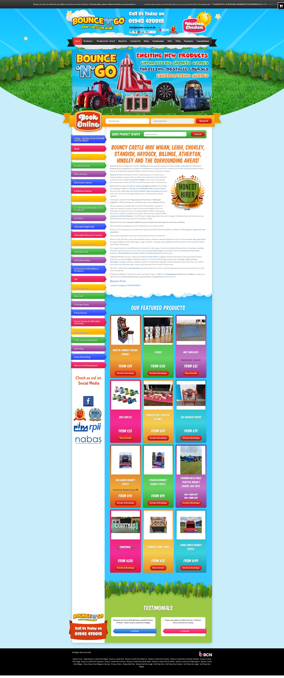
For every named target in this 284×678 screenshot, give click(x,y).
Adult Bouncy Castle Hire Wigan (96, 659)
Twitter (191, 274)
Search (203, 121)
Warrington (114, 262)
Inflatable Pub (81, 252)
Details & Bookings (125, 373)
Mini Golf (79, 296)
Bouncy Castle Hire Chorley (158, 659)
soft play (132, 188)
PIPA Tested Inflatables (86, 340)
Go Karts (78, 218)
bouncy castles (174, 166)
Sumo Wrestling (82, 357)
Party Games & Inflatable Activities (87, 322)
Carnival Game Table (158, 547)
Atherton (170, 242)
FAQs (178, 41)
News (146, 41)
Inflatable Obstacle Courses (88, 235)
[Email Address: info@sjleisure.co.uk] (142, 27)
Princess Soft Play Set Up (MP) (158, 417)
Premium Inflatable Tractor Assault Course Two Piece (191, 482)
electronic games (153, 191)
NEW (76, 149)
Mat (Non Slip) (190, 352)
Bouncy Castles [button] (82, 157)
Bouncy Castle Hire (116, 659)
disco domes (187, 239)
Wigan (129, 259)
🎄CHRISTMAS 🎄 (125, 547)
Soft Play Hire (159, 664)
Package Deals (81, 304)
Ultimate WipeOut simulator (128, 253)
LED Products (81, 287)
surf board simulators (138, 191)
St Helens (193, 259)
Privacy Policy (116, 664)
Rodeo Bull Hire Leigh (144, 664)
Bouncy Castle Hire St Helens (163, 661)
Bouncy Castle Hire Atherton (136, 659)
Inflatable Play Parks (84, 243)
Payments (188, 41)
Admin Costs (77, 659)
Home (77, 41)
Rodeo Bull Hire (129, 664)
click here (9, 4)
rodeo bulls (185, 166)
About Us (122, 41)
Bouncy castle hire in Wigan (134, 180)
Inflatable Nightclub (84, 226)
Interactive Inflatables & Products (86, 269)
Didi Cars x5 (125, 417)
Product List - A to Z (106, 41)
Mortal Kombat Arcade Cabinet (125, 352)
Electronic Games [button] (83, 182)
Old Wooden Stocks (191, 417)
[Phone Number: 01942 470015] (146, 21)
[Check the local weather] (197, 22)
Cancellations (203, 41)
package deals (134, 268)
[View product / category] (142, 81)
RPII (155, 229)
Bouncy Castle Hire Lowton (115, 661)
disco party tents (199, 239)
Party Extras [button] (80, 313)
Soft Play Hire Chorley (174, 664)
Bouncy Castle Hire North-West (139, 661)
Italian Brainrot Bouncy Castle (158, 482)
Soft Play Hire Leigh (191, 664)
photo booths (160, 188)
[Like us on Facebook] (88, 401)
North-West (153, 257)
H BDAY (158, 352)
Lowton (122, 262)
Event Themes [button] (81, 199)
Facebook (170, 274)
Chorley (136, 259)
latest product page (154, 250)
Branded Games (82, 165)
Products (88, 41)
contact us (114, 285)
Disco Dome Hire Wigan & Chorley (96, 664)
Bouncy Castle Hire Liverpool (92, 661)
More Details (191, 373)
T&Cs (169, 41)
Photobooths (81, 332)
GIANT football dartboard (150, 253)
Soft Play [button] (79, 348)
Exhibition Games (83, 191)
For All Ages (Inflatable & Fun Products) (88, 208)
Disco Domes (80, 174)
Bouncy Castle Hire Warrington (188, 661)
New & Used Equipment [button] (86, 365)
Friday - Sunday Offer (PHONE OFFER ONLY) (89, 139)
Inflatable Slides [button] (82, 260)
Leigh (187, 259)
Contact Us (135, 41)
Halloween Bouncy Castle (125, 482)
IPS (76, 279)
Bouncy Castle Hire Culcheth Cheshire (184, 659)
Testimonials (158, 41)
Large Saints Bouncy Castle (191, 547)
